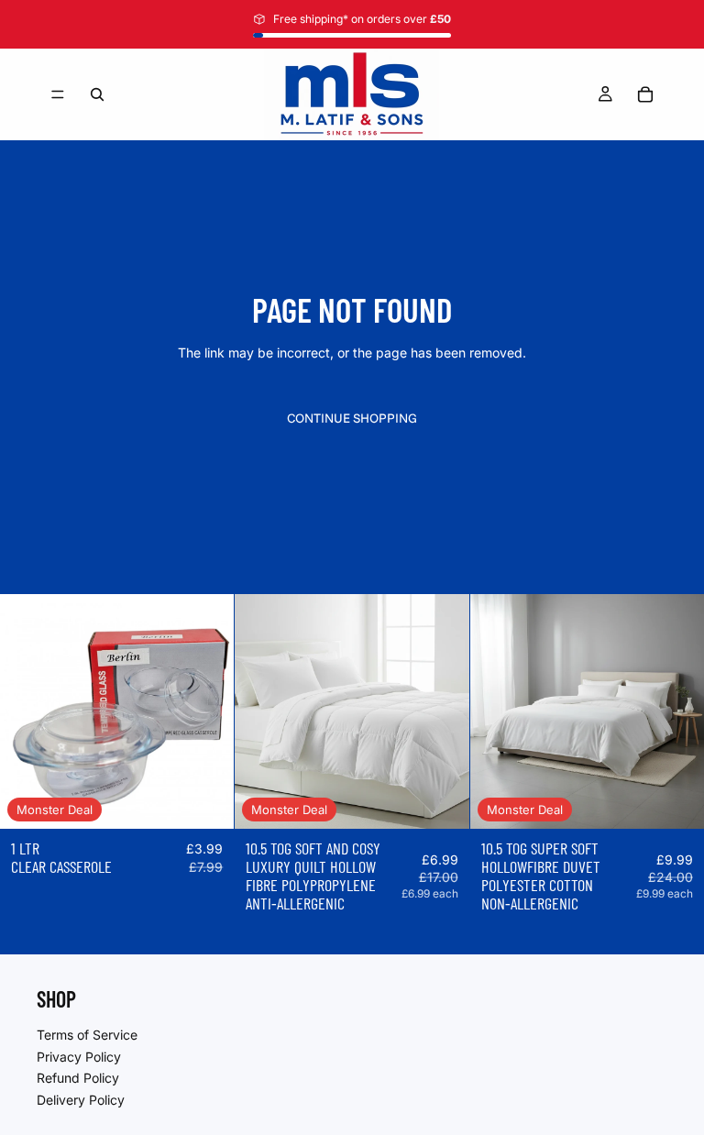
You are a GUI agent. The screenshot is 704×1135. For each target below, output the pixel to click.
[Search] (97, 94)
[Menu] (58, 94)
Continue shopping (352, 418)
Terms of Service (87, 1034)
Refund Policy (78, 1077)
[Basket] (645, 94)
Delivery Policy (81, 1099)
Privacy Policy (79, 1055)
